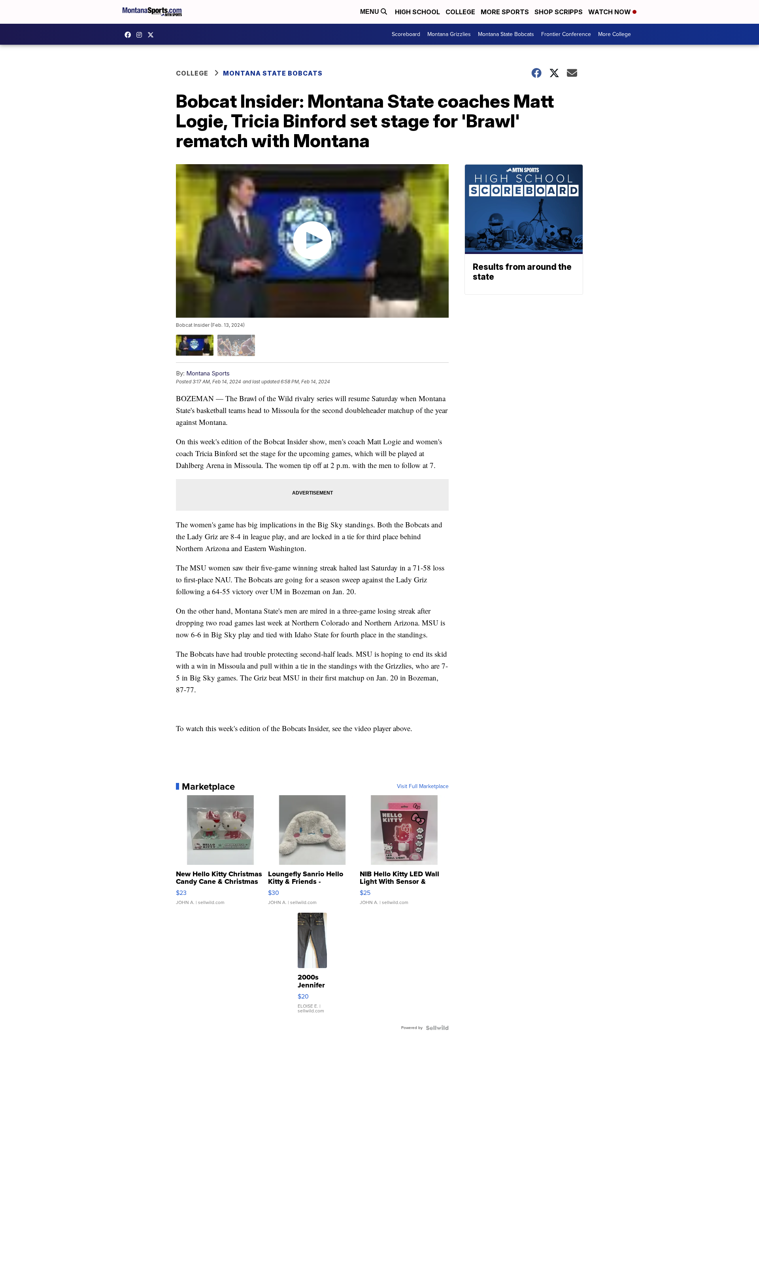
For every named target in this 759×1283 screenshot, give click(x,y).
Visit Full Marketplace (423, 786)
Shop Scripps (558, 12)
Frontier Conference (566, 34)
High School (417, 12)
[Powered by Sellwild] (437, 1028)
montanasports (130, 35)
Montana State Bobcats (506, 34)
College (460, 12)
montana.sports (141, 35)
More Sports (505, 12)
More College (614, 34)
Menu (370, 11)
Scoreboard (406, 34)
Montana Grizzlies (449, 34)
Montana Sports (208, 373)
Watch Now (610, 12)
